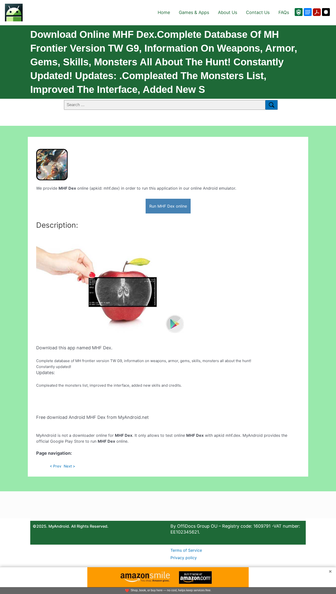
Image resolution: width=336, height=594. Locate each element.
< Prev (55, 466)
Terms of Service (186, 550)
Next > (69, 466)
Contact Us (258, 12)
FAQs (283, 12)
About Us (227, 12)
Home (164, 12)
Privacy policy (183, 557)
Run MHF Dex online (168, 206)
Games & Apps (194, 12)
